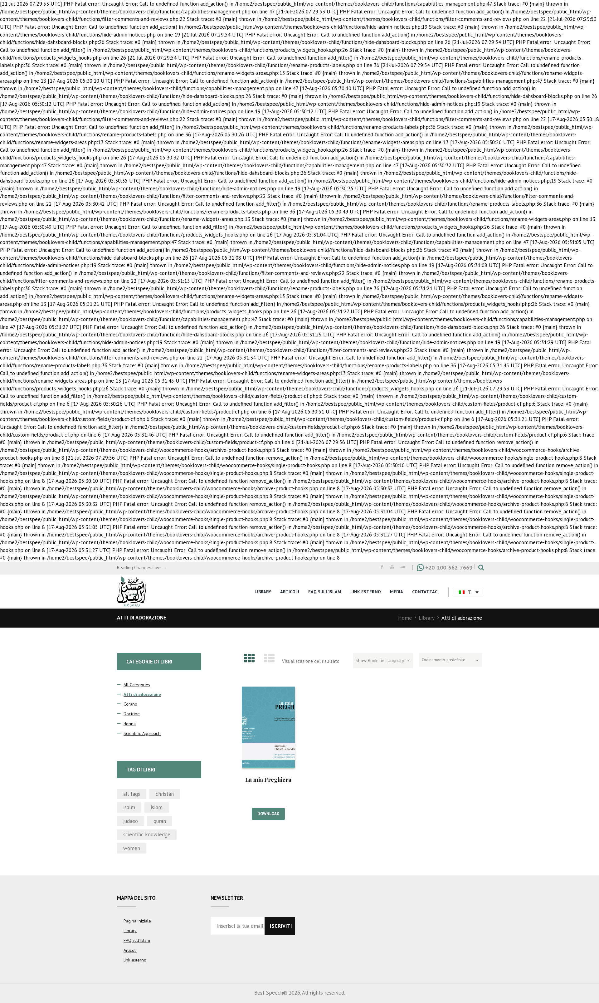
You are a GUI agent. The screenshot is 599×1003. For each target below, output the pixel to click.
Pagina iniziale (137, 921)
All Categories (137, 684)
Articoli (289, 591)
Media (396, 591)
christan (165, 793)
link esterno (365, 591)
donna (130, 724)
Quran (159, 821)
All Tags (131, 793)
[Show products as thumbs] (249, 658)
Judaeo (130, 821)
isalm (129, 807)
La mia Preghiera (268, 779)
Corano (130, 704)
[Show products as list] (269, 658)
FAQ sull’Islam (324, 591)
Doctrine (132, 714)
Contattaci (425, 591)
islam (157, 807)
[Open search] (479, 567)
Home (405, 617)
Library (263, 591)
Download (268, 813)
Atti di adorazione (142, 694)
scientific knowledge (146, 834)
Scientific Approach (142, 733)
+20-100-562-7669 (448, 567)
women (131, 848)
